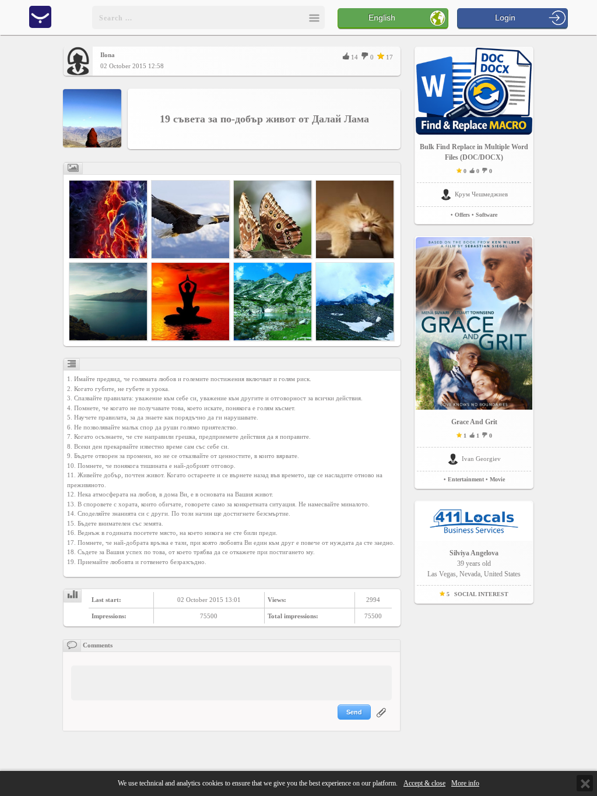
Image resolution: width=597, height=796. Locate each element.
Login (505, 17)
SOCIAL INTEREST (481, 594)
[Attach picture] (382, 719)
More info (465, 783)
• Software (484, 215)
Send (354, 712)
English (381, 17)
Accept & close (424, 783)
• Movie (495, 479)
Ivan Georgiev (481, 458)
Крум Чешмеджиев (481, 194)
